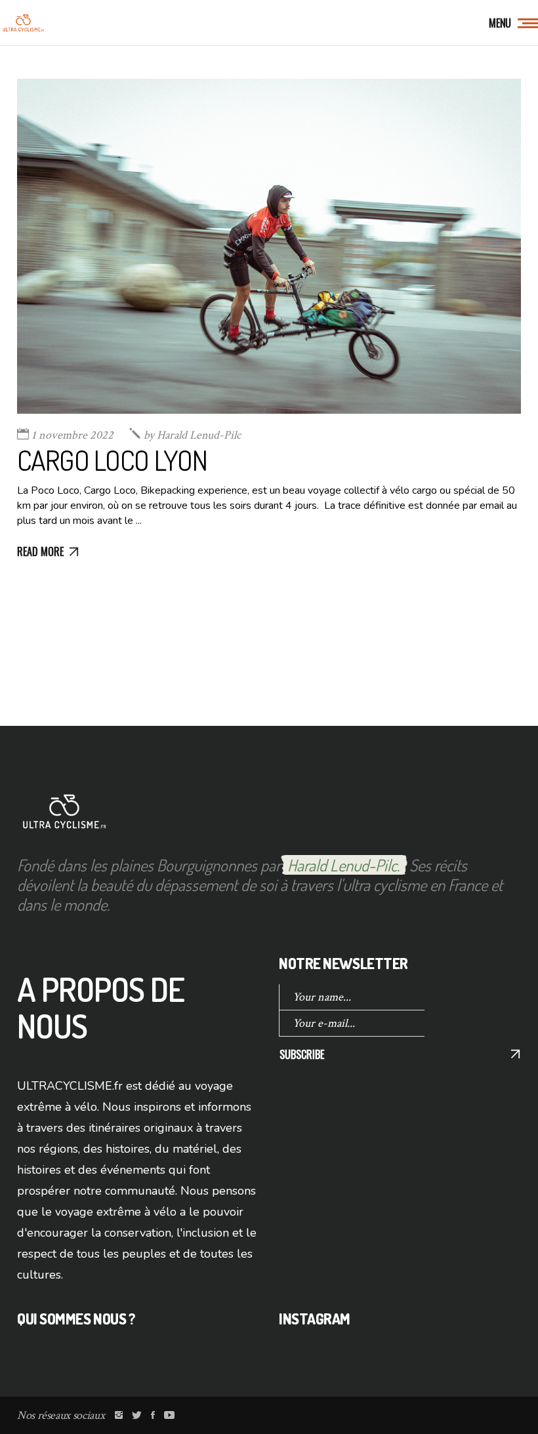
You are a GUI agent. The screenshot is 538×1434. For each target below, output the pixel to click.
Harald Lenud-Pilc (192, 435)
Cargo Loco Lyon (112, 460)
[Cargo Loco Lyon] (269, 246)
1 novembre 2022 (72, 435)
